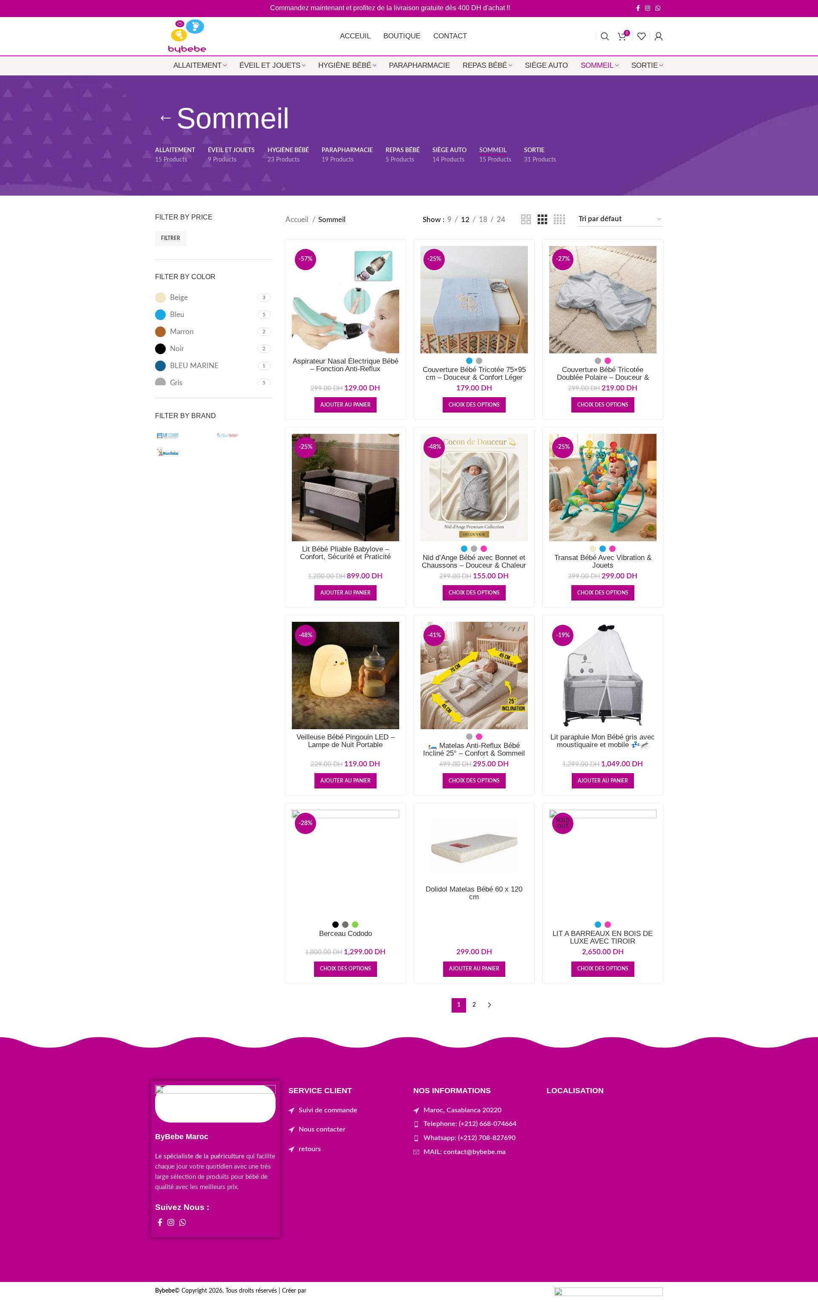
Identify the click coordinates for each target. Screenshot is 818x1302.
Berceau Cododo (345, 934)
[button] (345, 405)
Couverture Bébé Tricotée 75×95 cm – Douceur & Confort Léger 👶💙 (474, 377)
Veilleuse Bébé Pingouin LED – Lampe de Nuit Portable (346, 741)
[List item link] (346, 1110)
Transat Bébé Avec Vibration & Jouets (602, 561)
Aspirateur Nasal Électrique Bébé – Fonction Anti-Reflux (345, 365)
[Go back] (165, 118)
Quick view (392, 259)
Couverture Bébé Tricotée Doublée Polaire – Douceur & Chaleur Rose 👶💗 (603, 377)
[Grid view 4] (559, 219)
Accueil (297, 219)
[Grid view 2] (526, 219)
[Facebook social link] (638, 8)
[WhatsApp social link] (658, 8)
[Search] (605, 36)
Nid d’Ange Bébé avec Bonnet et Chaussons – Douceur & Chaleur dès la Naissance (474, 565)
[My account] (658, 36)
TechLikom (321, 1291)
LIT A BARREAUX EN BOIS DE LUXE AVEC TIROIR (603, 937)
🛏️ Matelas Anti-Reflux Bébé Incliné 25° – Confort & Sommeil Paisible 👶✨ (474, 753)
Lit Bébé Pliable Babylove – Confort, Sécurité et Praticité (345, 553)
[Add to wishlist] (392, 279)
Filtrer (170, 238)
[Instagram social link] (647, 8)
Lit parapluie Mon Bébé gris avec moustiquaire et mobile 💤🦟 (602, 741)
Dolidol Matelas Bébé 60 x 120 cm (474, 893)
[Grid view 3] (542, 219)
